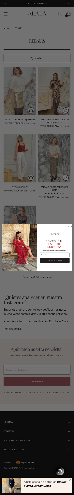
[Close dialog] (69, 226)
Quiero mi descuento (55, 260)
